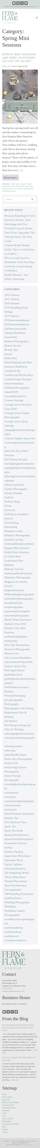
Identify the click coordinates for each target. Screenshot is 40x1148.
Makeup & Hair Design (10, 1102)
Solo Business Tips (15, 822)
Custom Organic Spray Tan (19, 438)
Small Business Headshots (19, 813)
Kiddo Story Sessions (15, 189)
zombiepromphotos (15, 940)
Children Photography (17, 387)
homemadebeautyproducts (19, 543)
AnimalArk (10, 337)
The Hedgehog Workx (16, 872)
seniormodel (11, 792)
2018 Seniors (11, 303)
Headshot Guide (13, 531)
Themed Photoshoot (15, 881)
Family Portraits (13, 493)
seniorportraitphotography (19, 801)
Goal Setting (11, 522)
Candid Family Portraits (17, 184)
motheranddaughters (15, 636)
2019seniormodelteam (16, 320)
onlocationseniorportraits (18, 661)
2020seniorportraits (15, 328)
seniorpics (10, 796)
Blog (4, 1127)
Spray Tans (6, 1100)
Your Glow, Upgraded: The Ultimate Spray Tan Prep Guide (19, 237)
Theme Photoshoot (15, 876)
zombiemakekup (13, 927)
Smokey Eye (11, 817)
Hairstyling (10, 526)
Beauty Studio (7, 1097)
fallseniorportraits (14, 484)
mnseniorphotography (16, 615)
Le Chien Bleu (12, 556)
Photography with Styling (19, 708)
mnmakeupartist (13, 602)
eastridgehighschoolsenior (19, 463)
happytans (28, 1145)
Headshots (6, 1110)
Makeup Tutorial (13, 569)
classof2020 (11, 391)
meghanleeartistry (28, 189)
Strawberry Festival (15, 843)
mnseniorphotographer (17, 611)
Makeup (9, 564)
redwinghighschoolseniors (19, 733)
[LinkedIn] (26, 3)
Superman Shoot (13, 860)
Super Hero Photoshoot (17, 855)
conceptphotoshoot (15, 396)
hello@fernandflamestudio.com (26, 6)
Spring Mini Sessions (9, 191)
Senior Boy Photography (18, 758)
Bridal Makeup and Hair (18, 362)
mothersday (11, 640)
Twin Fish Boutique (15, 885)
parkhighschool (13, 674)
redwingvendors (13, 746)
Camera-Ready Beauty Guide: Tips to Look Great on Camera (19, 249)
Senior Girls (11, 763)
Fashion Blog (12, 501)
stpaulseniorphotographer (18, 838)
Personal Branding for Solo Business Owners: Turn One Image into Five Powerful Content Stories (18, 1027)
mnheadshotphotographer (18, 598)
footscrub (9, 509)
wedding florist (13, 898)
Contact (5, 1132)
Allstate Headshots (15, 332)
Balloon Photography (16, 341)
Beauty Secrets (12, 345)
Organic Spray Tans (15, 666)
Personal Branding (14, 695)
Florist (8, 505)
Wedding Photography (17, 902)
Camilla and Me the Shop (18, 374)
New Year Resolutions (16, 644)
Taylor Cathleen (13, 864)
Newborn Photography (17, 649)
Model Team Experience (18, 619)
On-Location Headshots (17, 657)
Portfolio (5, 1129)
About (4, 1113)
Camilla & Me (12, 370)
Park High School (14, 670)
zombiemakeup (13, 931)
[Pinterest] (18, 3)
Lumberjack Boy (13, 560)
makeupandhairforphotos (18, 573)
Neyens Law (11, 653)
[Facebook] (14, 3)
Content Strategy (13, 400)
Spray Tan (10, 826)
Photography (11, 703)
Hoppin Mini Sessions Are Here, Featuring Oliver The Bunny (19, 58)
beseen (8, 353)
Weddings (10, 906)
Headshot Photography (17, 535)
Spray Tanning (7, 1119)
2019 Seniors (11, 315)
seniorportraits (12, 805)
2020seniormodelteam (16, 324)
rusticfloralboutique (15, 754)
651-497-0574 (8, 6)
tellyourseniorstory (15, 868)
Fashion (8, 497)
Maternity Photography (17, 577)
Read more (11, 178)
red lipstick (10, 720)
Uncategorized (12, 889)
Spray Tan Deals (13, 830)
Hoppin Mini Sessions (17, 547)
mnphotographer (13, 607)
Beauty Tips (11, 349)
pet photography (13, 699)
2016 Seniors (11, 294)
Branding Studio (8, 1105)
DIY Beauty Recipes (15, 459)
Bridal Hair (10, 358)
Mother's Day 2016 (15, 623)
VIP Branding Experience (18, 893)
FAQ (4, 1116)
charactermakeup (13, 383)
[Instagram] (22, 3)
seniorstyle (10, 809)
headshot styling (13, 539)
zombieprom (11, 936)
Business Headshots (15, 366)
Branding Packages (9, 1108)
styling (8, 847)
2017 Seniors (11, 299)
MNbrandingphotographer (19, 594)
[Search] (32, 199)
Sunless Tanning (13, 851)
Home (4, 1094)
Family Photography (17, 186)
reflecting (9, 750)
